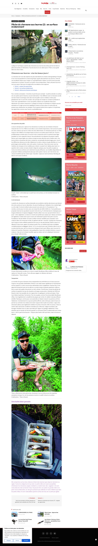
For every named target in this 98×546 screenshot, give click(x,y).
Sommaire (71, 154)
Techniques (21, 21)
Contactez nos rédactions (44, 537)
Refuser (17, 540)
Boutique (47, 12)
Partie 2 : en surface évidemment (24, 88)
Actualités (25, 8)
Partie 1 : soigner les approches (23, 86)
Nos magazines (17, 8)
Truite (50, 8)
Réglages (9, 540)
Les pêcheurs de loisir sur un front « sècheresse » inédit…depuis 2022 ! (75, 59)
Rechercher (69, 248)
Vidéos (78, 8)
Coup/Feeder (56, 8)
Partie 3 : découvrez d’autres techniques (26, 90)
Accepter (26, 540)
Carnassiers (32, 8)
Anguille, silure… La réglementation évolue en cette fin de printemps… (75, 83)
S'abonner (80, 154)
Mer (41, 8)
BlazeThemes (57, 541)
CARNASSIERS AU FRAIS (25, 512)
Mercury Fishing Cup (71, 8)
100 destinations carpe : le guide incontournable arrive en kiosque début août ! (76, 32)
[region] (17, 534)
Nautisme (62, 8)
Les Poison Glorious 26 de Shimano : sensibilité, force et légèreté (52, 521)
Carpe (37, 8)
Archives (76, 157)
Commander (80, 242)
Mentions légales (55, 537)
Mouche (45, 8)
